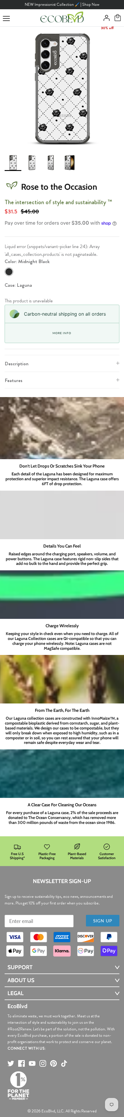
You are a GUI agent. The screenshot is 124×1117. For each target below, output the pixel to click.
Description (17, 363)
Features (13, 380)
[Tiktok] (64, 1063)
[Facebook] (21, 1063)
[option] (62, 89)
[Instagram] (43, 1063)
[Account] (105, 18)
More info (61, 333)
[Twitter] (10, 1063)
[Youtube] (32, 1063)
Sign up (102, 920)
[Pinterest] (53, 1063)
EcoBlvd (48, 1111)
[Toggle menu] (6, 18)
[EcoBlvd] (62, 18)
